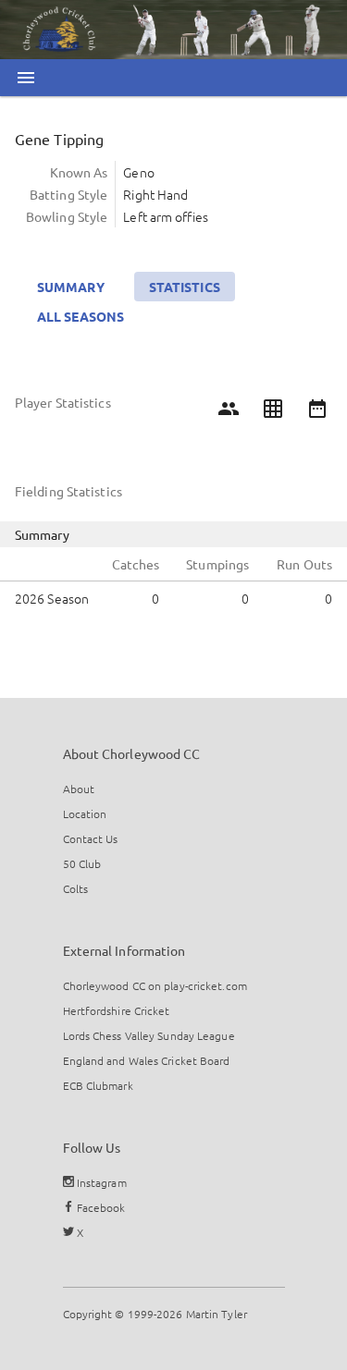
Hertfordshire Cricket (116, 1010)
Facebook (100, 1207)
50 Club (82, 863)
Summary (71, 286)
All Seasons (80, 316)
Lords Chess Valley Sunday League (149, 1035)
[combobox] (221, 115)
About (79, 788)
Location (85, 813)
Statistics (184, 286)
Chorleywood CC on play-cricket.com (155, 985)
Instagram (100, 1182)
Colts (76, 888)
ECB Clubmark (98, 1085)
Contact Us (90, 838)
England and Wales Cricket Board (146, 1060)
